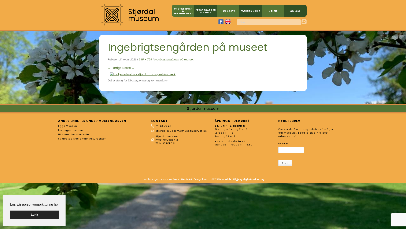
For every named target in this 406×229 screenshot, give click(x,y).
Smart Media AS (182, 179)
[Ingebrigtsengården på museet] (143, 74)
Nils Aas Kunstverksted (74, 134)
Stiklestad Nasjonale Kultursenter (82, 138)
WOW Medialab (221, 179)
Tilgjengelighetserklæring (249, 179)
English (227, 21)
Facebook (221, 21)
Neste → (128, 68)
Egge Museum (68, 126)
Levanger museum (71, 130)
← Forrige (115, 68)
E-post (283, 143)
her (56, 204)
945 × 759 (145, 59)
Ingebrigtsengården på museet (173, 59)
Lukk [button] (34, 214)
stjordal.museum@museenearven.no (181, 131)
